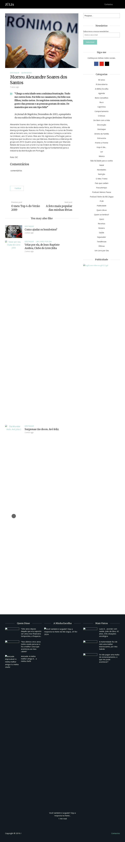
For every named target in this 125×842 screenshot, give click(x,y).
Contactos (108, 4)
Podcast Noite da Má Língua (101, 196)
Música (101, 156)
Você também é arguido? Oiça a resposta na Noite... (62, 814)
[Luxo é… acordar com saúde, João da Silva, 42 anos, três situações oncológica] (90, 633)
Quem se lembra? (101, 214)
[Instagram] (107, 64)
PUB (102, 201)
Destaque (14, 73)
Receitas (101, 223)
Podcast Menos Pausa (101, 192)
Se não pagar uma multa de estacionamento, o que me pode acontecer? (109, 658)
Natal (101, 165)
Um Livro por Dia (44, 241)
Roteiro (101, 228)
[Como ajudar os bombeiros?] (13, 231)
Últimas (101, 246)
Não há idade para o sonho (101, 160)
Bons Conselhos (101, 98)
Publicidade (101, 205)
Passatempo (101, 187)
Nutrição (101, 174)
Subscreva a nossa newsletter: (96, 31)
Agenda (101, 93)
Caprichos (102, 107)
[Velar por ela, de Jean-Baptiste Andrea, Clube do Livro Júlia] (13, 331)
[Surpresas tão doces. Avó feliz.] (13, 515)
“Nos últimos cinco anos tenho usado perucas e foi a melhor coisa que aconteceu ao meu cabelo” (31, 646)
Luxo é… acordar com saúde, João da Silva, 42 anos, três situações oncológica (109, 632)
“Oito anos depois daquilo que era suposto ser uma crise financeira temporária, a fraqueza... (31, 632)
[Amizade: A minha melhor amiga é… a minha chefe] (12, 661)
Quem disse (26, 73)
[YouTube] (101, 64)
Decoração (101, 124)
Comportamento (102, 111)
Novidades (101, 169)
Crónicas (101, 115)
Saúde (101, 232)
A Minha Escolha (101, 89)
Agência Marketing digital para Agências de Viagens (26, 833)
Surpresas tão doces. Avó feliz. (42, 429)
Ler (101, 151)
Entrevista (101, 138)
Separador (101, 237)
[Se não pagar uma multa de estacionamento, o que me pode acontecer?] (90, 658)
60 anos (101, 80)
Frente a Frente (101, 142)
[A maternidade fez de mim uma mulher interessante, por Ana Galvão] (90, 645)
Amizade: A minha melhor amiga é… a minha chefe (29, 658)
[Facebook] (96, 64)
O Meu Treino (101, 178)
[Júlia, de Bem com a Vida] (9, 4)
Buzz (101, 102)
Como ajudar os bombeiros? (41, 229)
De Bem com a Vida (101, 120)
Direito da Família (101, 133)
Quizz (101, 219)
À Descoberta (101, 84)
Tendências (101, 241)
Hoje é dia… (102, 147)
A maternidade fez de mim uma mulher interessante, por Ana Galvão (108, 645)
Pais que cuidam (101, 183)
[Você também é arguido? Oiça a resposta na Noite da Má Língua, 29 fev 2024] (62, 718)
